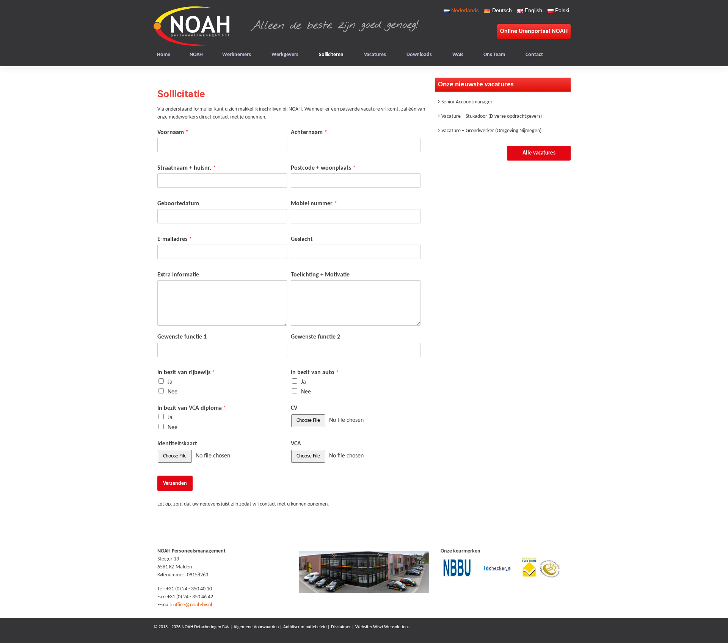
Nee (172, 392)
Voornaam (172, 133)
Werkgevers (284, 55)
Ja (170, 382)
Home (163, 55)
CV (294, 408)
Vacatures (375, 55)
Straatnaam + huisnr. (186, 168)
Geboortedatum (178, 204)
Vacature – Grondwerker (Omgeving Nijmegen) (491, 131)
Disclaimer (341, 627)
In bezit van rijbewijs (186, 373)
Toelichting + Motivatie (320, 275)
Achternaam (309, 133)
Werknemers (236, 55)
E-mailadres (174, 239)
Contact (534, 55)
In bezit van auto (315, 373)
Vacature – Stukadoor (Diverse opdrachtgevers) (491, 116)
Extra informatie (178, 275)
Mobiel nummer (314, 204)
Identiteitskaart (177, 444)
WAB (457, 55)
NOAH (196, 55)
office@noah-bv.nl (192, 605)
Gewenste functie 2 (315, 337)
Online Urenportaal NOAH (534, 31)
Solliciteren (331, 55)
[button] (539, 153)
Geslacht (302, 239)
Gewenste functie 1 (182, 337)
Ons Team (494, 55)
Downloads (419, 55)
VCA (296, 444)
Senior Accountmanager (467, 102)
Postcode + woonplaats (323, 168)
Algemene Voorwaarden (256, 627)
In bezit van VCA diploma (191, 408)
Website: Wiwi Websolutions (382, 627)
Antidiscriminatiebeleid (304, 627)
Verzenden (175, 483)
